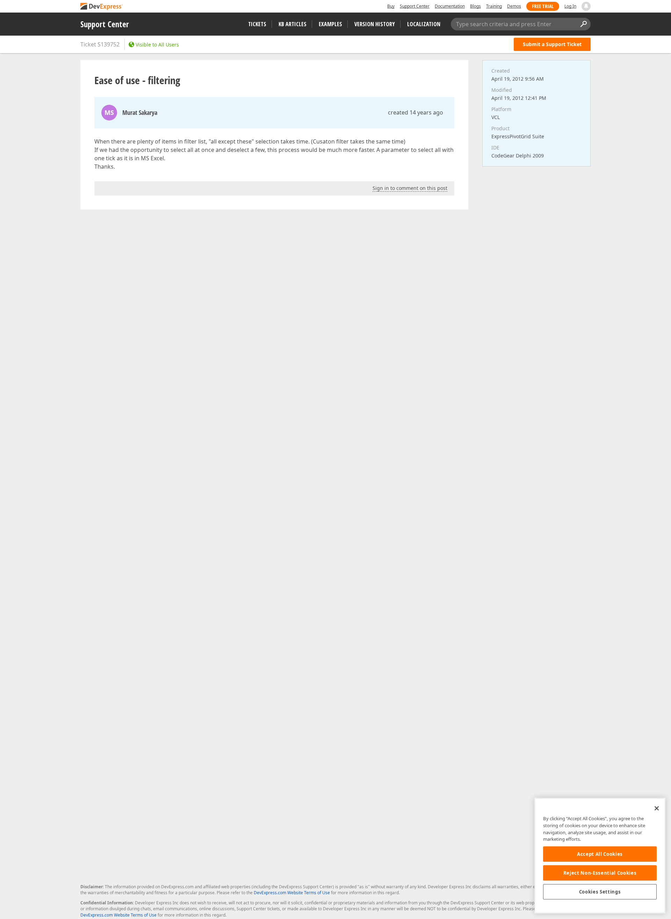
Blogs (475, 6)
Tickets (257, 24)
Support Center (415, 6)
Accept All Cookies (600, 854)
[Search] (583, 24)
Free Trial (543, 6)
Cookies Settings (600, 892)
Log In (570, 6)
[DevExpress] (101, 7)
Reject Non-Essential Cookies (599, 873)
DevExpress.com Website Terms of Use (292, 893)
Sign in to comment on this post (410, 188)
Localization (423, 24)
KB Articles (292, 24)
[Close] (656, 808)
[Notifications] (586, 6)
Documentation (450, 6)
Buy (391, 6)
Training (494, 6)
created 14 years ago (415, 112)
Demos (514, 6)
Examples (330, 24)
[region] (599, 855)
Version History (374, 24)
